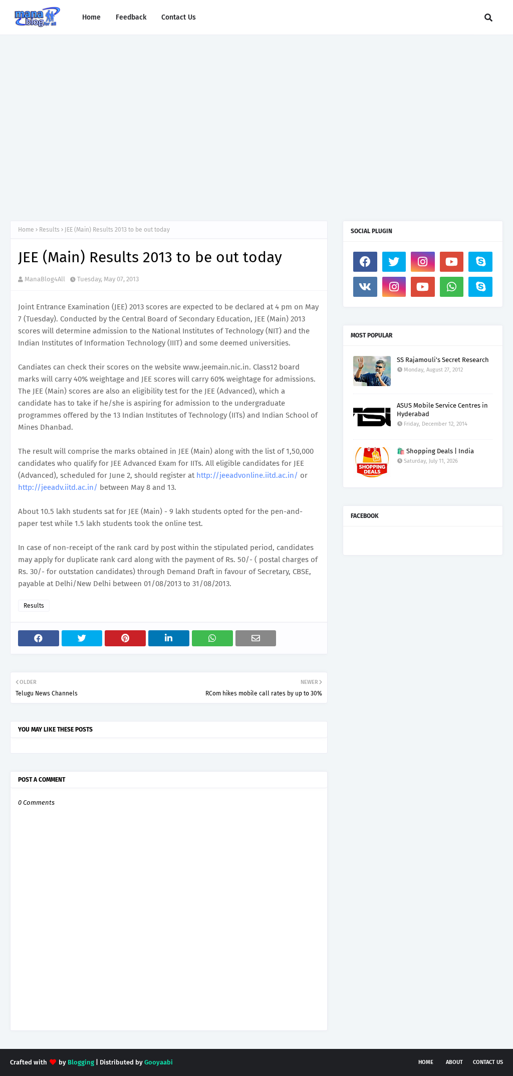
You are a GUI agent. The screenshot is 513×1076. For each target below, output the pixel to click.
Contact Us (488, 1062)
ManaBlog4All (45, 279)
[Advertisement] (256, 120)
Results (49, 229)
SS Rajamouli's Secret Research (443, 360)
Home (26, 229)
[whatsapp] (452, 287)
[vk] (365, 287)
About (454, 1062)
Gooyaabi (158, 1062)
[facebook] (365, 262)
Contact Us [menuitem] (178, 17)
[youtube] (452, 262)
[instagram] (423, 262)
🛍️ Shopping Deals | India (435, 451)
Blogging (81, 1062)
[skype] (480, 262)
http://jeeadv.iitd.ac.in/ (58, 487)
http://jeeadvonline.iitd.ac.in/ (247, 475)
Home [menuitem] (91, 17)
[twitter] (394, 262)
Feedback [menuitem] (131, 17)
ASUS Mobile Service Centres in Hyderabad (442, 410)
